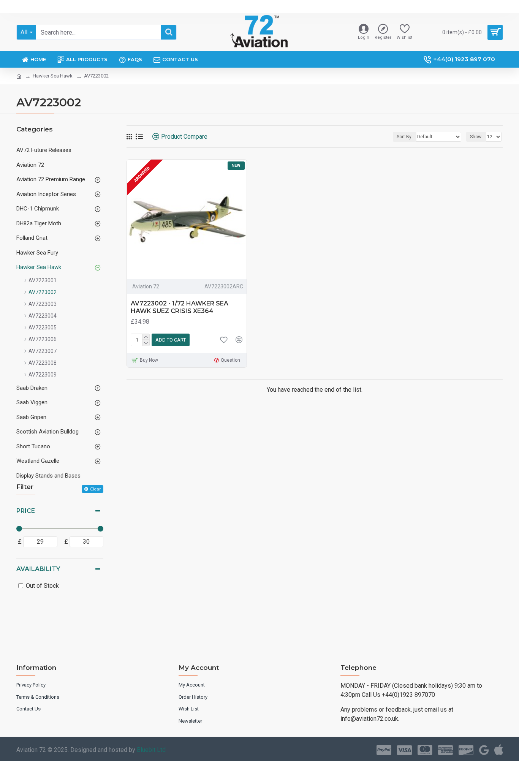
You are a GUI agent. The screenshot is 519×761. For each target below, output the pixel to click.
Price (25, 510)
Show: (476, 136)
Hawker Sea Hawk (53, 76)
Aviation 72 (145, 286)
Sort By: (405, 136)
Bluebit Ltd (151, 749)
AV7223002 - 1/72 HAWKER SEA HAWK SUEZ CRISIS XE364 (179, 307)
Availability (38, 569)
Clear (95, 489)
